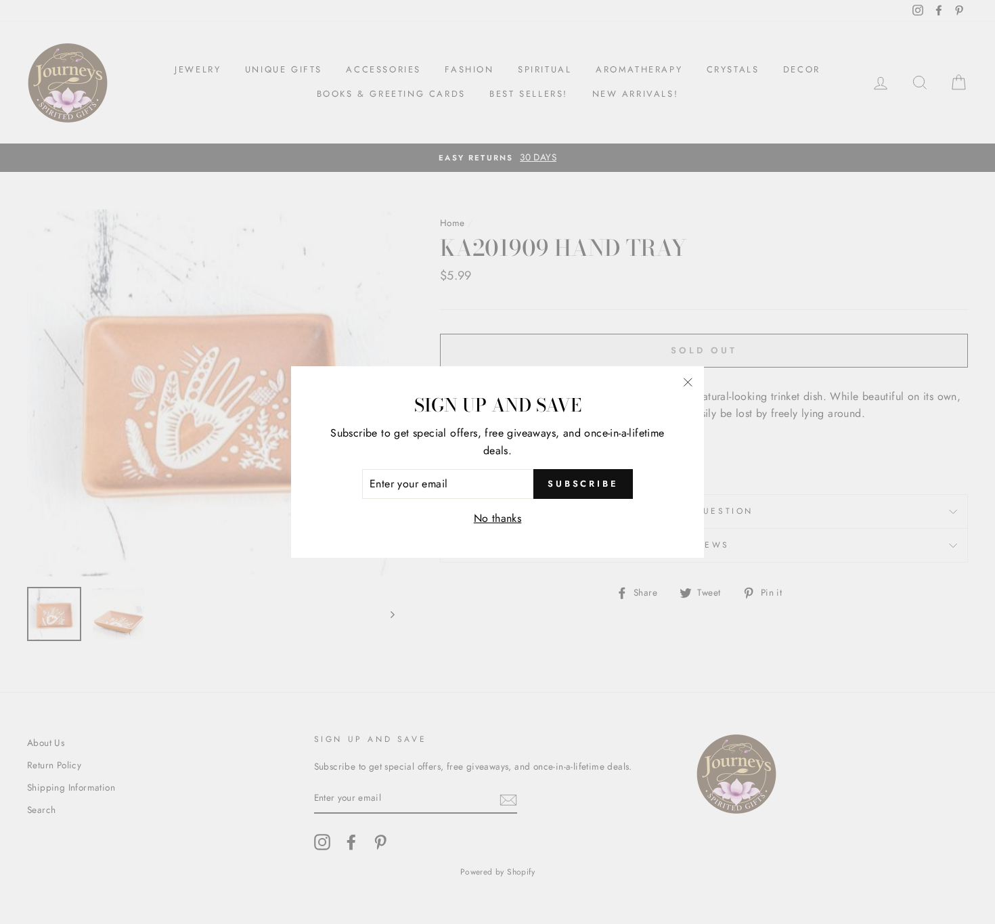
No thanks (498, 518)
